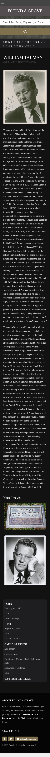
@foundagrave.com (27, 739)
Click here (25, 718)
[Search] (25, 31)
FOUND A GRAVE (25, 10)
